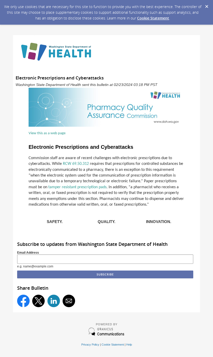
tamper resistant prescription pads (77, 187)
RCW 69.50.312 (76, 164)
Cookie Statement (153, 18)
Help (129, 344)
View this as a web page (47, 133)
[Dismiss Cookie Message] (206, 5)
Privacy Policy (90, 344)
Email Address (28, 252)
